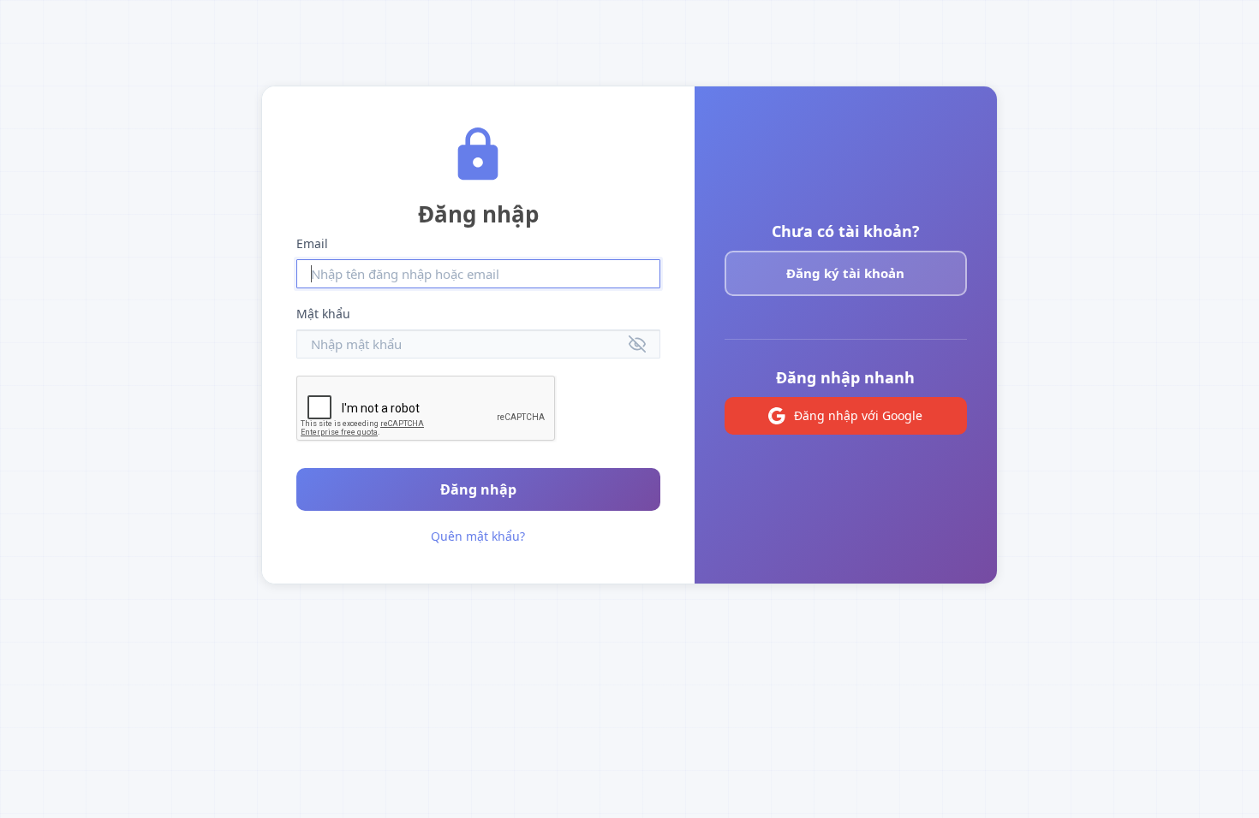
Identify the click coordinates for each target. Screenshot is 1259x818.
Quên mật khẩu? (478, 536)
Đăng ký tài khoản (845, 273)
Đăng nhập (478, 489)
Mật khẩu (323, 313)
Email (312, 243)
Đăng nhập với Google (858, 415)
